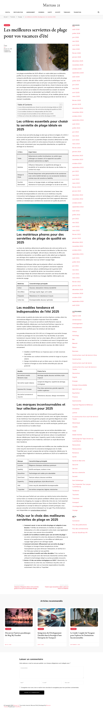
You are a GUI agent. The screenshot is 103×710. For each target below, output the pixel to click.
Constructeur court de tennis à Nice (84, 355)
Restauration (18, 12)
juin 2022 (75, 218)
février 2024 (76, 148)
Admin (5, 45)
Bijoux (74, 347)
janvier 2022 (76, 238)
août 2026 (76, 29)
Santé (50, 12)
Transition (77, 12)
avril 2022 (75, 226)
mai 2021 (75, 270)
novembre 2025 (77, 65)
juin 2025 (75, 84)
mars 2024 (76, 144)
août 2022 (76, 211)
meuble (74, 427)
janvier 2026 (76, 57)
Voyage (7, 25)
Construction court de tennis (82, 363)
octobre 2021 (77, 250)
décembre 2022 (77, 195)
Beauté (74, 343)
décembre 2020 (77, 289)
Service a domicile (78, 472)
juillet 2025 (76, 81)
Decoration (76, 373)
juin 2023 (75, 171)
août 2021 (76, 258)
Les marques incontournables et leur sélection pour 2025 (36, 114)
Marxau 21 (51, 5)
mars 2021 (76, 278)
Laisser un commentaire (9, 51)
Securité (75, 465)
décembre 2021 (77, 242)
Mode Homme (77, 435)
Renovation (76, 445)
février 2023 (76, 187)
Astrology (75, 335)
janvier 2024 (76, 151)
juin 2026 (75, 37)
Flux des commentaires (80, 529)
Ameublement (30, 12)
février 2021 (76, 282)
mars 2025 (76, 96)
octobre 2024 (77, 116)
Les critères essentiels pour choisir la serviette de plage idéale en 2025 (40, 107)
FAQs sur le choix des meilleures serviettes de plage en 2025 (37, 116)
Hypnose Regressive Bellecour (82, 405)
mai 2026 (75, 41)
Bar (73, 339)
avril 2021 (75, 274)
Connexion (76, 521)
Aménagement (77, 324)
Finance (75, 397)
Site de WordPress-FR (79, 532)
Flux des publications (79, 525)
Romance (75, 453)
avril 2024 (75, 140)
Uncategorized (77, 506)
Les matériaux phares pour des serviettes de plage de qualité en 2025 (40, 109)
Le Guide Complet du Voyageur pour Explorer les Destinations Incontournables (82, 635)
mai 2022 (75, 222)
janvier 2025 (76, 104)
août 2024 (76, 124)
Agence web (76, 316)
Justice (74, 413)
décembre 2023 (77, 155)
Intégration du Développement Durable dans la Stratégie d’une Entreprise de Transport (50, 635)
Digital (7, 12)
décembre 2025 (77, 61)
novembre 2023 (77, 159)
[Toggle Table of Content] (60, 104)
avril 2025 (75, 92)
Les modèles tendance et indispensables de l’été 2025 (35, 111)
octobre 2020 (77, 297)
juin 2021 (75, 266)
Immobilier (76, 409)
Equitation (76, 393)
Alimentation (76, 320)
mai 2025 (75, 88)
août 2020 (76, 305)
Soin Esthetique (77, 480)
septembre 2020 (78, 301)
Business (41, 12)
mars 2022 (76, 230)
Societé (57, 12)
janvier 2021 (76, 285)
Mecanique (76, 423)
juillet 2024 (76, 128)
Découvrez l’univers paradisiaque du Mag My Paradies (17, 634)
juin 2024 (75, 132)
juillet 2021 (76, 262)
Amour (74, 331)
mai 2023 (75, 175)
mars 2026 (76, 49)
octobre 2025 (77, 69)
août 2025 (76, 77)
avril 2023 (75, 179)
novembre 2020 (77, 293)
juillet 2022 (76, 215)
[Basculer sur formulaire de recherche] (98, 12)
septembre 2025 (78, 73)
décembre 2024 (77, 108)
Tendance (67, 12)
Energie (75, 381)
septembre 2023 (78, 167)
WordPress (18, 706)
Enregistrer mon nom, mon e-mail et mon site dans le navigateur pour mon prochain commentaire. (50, 687)
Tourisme (75, 494)
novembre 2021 (77, 246)
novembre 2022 (77, 199)
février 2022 (76, 234)
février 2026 (76, 53)
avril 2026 (75, 45)
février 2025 (76, 100)
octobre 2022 (77, 203)
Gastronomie (76, 401)
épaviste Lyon (77, 389)
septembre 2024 (78, 120)
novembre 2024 (77, 112)
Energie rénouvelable (79, 385)
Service (74, 468)
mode (74, 431)
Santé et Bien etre (78, 461)
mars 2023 (76, 183)
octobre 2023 (77, 163)
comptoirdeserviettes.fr (39, 510)
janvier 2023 (76, 191)
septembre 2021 (78, 254)
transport (75, 502)
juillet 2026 (76, 33)
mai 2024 (75, 136)
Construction (76, 359)
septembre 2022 (78, 207)
